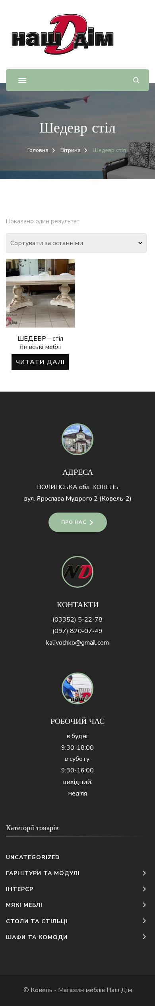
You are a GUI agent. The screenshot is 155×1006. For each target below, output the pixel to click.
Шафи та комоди (37, 937)
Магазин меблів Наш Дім (95, 990)
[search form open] (136, 80)
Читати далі (40, 362)
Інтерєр (19, 889)
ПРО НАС (73, 522)
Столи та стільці (37, 921)
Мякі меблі (24, 905)
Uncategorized (33, 857)
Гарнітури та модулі (43, 873)
